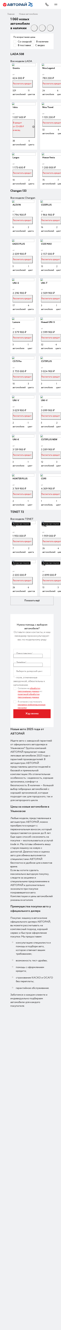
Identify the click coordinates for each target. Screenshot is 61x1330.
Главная (11, 14)
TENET (15, 512)
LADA (14, 54)
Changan (16, 191)
